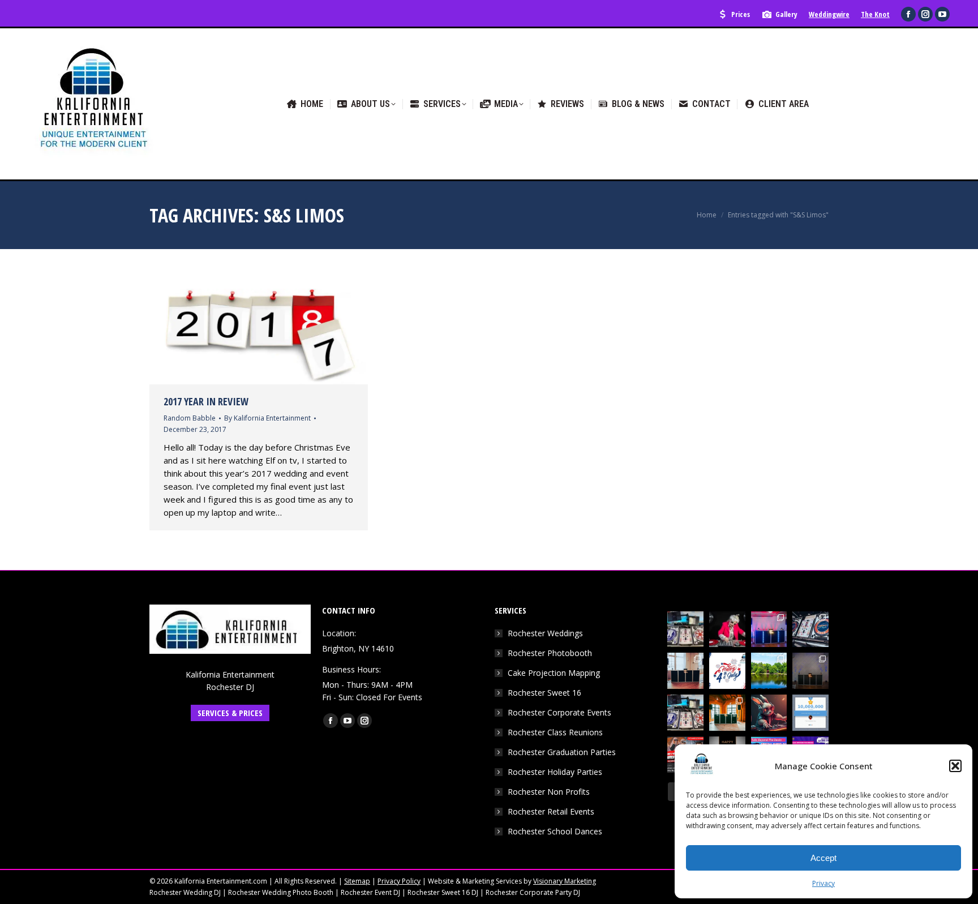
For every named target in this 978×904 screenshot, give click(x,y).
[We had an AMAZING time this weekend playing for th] (685, 671)
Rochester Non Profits (549, 791)
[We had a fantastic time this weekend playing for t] (727, 713)
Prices (740, 14)
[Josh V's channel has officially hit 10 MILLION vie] (810, 713)
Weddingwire (829, 14)
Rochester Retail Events (551, 811)
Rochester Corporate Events (559, 712)
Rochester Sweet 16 (544, 692)
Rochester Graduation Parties (562, 752)
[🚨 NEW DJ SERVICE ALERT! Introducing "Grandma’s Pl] (727, 629)
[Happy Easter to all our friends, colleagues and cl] (769, 713)
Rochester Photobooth (550, 653)
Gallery (786, 14)
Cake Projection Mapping (554, 672)
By (267, 418)
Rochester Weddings (545, 633)
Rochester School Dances (555, 831)
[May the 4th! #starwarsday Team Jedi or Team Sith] (685, 629)
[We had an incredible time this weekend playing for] (769, 629)
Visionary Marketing (564, 881)
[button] (955, 766)
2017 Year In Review (206, 401)
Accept (823, 858)
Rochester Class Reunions (555, 732)
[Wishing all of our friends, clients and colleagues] (727, 671)
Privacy (823, 883)
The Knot (875, 14)
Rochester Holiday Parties (555, 771)
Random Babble (190, 418)
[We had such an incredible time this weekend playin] (810, 671)
